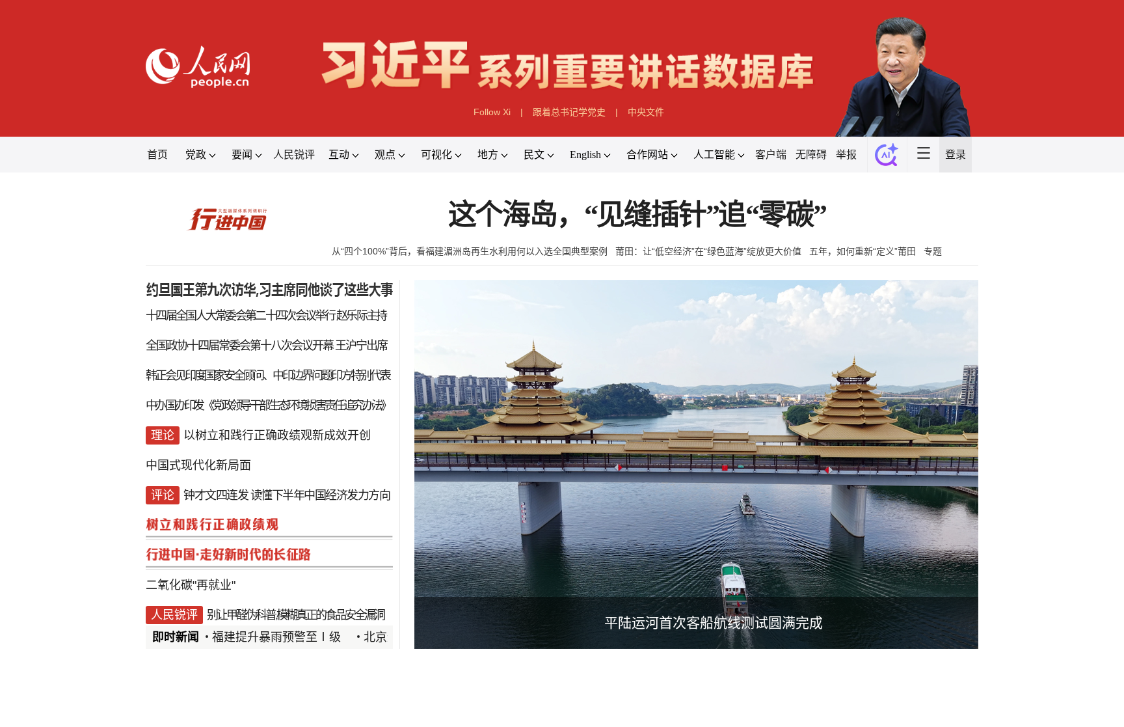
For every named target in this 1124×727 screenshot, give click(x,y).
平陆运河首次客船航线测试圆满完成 (713, 622)
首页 (157, 154)
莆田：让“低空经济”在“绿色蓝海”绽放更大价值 (708, 251)
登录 (955, 154)
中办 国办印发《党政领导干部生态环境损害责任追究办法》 (268, 405)
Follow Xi (492, 112)
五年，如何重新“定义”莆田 (862, 251)
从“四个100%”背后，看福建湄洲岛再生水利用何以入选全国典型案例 (470, 251)
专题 (933, 251)
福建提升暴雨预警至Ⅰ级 (276, 637)
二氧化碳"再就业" (190, 585)
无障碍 (811, 154)
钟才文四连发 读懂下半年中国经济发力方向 (286, 495)
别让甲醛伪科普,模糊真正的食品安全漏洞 (295, 615)
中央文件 (646, 112)
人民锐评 (294, 154)
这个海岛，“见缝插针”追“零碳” (637, 215)
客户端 (770, 154)
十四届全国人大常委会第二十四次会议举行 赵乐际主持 (266, 315)
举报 (846, 154)
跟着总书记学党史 (569, 112)
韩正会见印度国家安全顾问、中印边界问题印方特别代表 (268, 375)
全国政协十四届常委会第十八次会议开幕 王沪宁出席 (266, 345)
